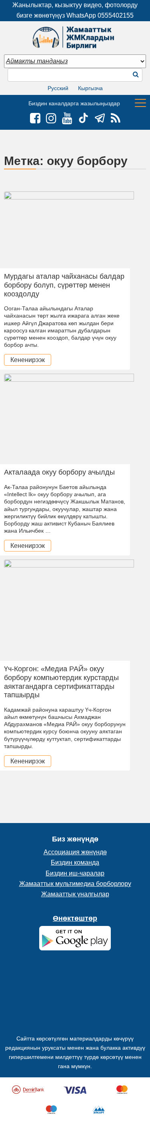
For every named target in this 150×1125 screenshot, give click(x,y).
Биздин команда (75, 862)
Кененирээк (27, 359)
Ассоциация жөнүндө (75, 852)
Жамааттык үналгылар (75, 894)
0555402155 (116, 15)
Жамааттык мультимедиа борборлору (75, 883)
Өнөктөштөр (75, 918)
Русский (58, 88)
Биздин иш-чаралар (75, 873)
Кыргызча (90, 88)
